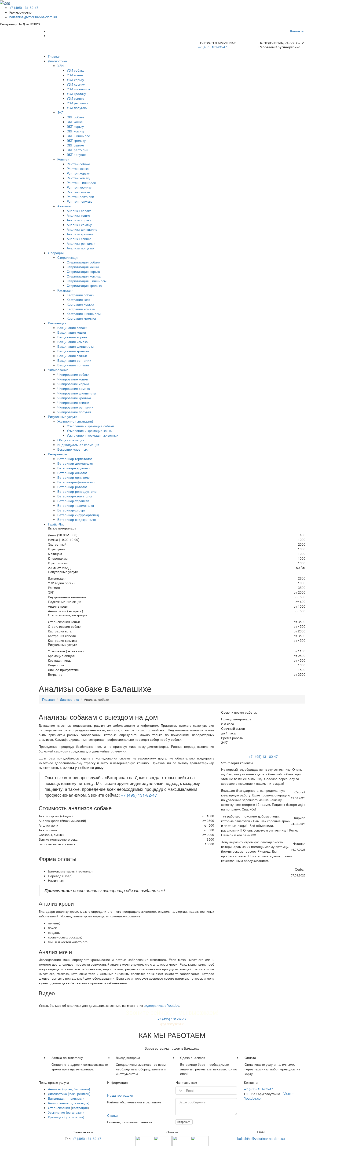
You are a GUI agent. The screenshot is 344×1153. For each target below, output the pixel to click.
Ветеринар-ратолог (72, 486)
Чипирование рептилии (75, 407)
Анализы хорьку (79, 220)
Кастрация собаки (80, 294)
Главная (54, 56)
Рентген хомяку (78, 177)
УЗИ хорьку (75, 79)
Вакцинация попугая (73, 365)
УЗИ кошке (75, 75)
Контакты (297, 31)
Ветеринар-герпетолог (74, 458)
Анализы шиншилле (82, 229)
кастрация (80, 1107)
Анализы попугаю (80, 248)
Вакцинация (57, 323)
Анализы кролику (80, 234)
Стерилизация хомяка (84, 276)
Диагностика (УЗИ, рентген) (69, 1093)
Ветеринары (57, 454)
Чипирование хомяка (73, 388)
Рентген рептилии (80, 196)
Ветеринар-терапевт (73, 500)
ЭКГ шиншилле (78, 135)
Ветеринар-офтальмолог (76, 482)
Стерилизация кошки (83, 266)
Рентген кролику (79, 187)
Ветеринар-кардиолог (74, 468)
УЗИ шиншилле (78, 89)
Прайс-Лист (57, 524)
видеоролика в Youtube (161, 1005)
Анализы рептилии (81, 243)
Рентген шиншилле (81, 182)
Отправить (184, 1122)
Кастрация (65, 290)
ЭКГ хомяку (75, 131)
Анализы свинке (79, 238)
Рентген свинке (78, 192)
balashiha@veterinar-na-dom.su (33, 17)
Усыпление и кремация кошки (90, 430)
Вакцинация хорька (72, 337)
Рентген (63, 159)
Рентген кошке (78, 168)
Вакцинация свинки (72, 355)
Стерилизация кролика (84, 285)
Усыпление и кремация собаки (90, 425)
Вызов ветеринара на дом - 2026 (172, 1148)
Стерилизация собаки (83, 262)
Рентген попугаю (79, 201)
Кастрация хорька (80, 304)
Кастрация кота (78, 299)
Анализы (64, 206)
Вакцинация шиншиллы (75, 346)
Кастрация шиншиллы (84, 313)
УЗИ (60, 65)
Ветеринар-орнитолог (74, 477)
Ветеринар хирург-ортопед (78, 514)
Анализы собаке (79, 210)
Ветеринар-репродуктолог (77, 491)
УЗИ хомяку (76, 84)
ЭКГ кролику (76, 140)
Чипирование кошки (72, 379)
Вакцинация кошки (71, 332)
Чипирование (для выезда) (68, 1103)
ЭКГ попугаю (77, 154)
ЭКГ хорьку (75, 126)
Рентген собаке (78, 163)
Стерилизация (68, 257)
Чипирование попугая (74, 411)
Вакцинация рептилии (74, 360)
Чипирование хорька (73, 383)
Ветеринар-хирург (71, 510)
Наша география (120, 1095)
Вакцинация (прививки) (66, 1098)
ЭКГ (60, 112)
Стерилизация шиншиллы (86, 280)
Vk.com (288, 1093)
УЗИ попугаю (77, 107)
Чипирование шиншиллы (76, 393)
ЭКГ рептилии (77, 149)
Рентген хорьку (78, 173)
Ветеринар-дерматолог (75, 463)
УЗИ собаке (75, 70)
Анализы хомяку (79, 224)
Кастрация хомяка (81, 308)
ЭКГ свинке (75, 145)
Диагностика (57, 60)
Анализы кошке (78, 215)
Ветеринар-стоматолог (74, 496)
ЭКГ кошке (75, 121)
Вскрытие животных (72, 449)
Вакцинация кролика (73, 351)
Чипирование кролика (74, 397)
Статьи (112, 1115)
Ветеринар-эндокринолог (76, 519)
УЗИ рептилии (77, 103)
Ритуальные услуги (62, 416)
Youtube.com (253, 1098)
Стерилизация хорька (83, 271)
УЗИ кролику (76, 93)
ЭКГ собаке (75, 117)
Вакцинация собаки (72, 327)
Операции (56, 252)
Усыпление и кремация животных (92, 435)
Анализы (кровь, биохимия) (69, 1089)
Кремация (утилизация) (66, 1117)
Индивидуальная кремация (78, 444)
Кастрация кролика (81, 318)
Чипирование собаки (73, 374)
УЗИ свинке (75, 98)
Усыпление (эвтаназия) (75, 421)
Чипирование (58, 369)
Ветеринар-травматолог (75, 505)
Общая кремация (70, 440)
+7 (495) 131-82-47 (23, 7)
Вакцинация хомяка (72, 341)
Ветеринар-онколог (72, 472)
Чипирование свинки (73, 402)
